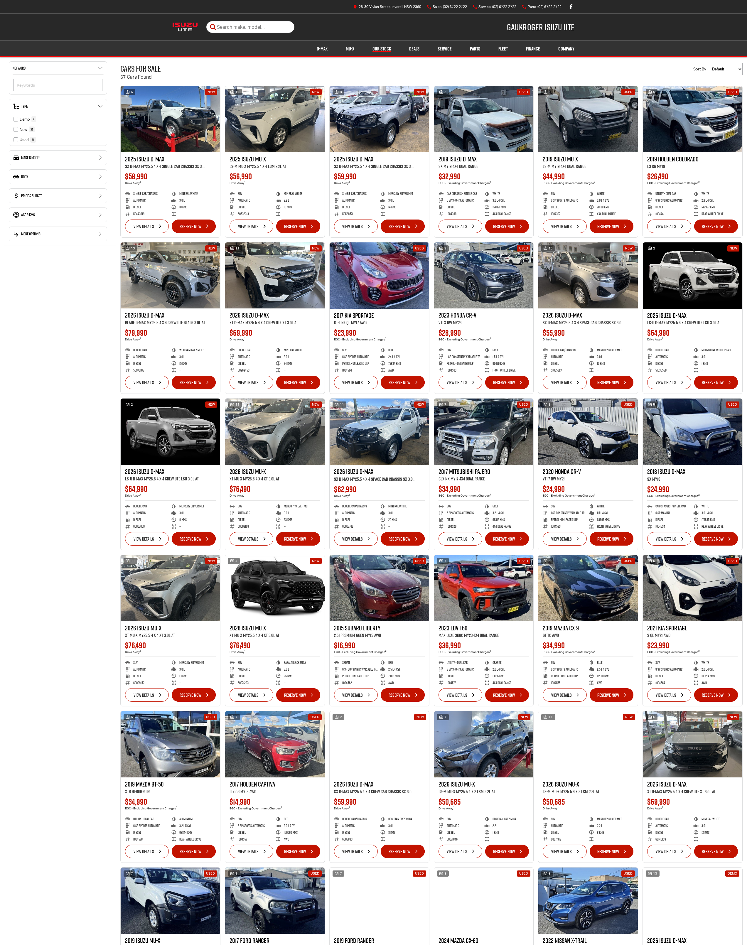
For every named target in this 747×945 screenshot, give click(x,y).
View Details (144, 226)
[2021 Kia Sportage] (692, 588)
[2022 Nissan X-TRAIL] (588, 901)
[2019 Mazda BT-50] (170, 744)
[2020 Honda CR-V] (588, 432)
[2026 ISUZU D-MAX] (170, 275)
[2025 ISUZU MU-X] (275, 119)
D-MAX (322, 48)
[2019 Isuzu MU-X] (588, 119)
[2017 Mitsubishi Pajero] (484, 432)
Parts (475, 48)
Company (566, 48)
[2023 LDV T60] (484, 588)
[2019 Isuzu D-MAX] (484, 119)
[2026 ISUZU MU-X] (275, 432)
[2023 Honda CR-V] (484, 275)
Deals (414, 48)
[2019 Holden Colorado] (692, 119)
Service (445, 48)
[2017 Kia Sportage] (379, 275)
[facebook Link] (571, 6)
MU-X (350, 48)
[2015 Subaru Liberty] (379, 588)
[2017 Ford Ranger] (275, 901)
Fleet (503, 48)
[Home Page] (185, 27)
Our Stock (381, 48)
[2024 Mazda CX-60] (484, 901)
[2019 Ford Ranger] (379, 901)
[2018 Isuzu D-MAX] (692, 432)
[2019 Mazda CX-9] (588, 588)
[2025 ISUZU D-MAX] (170, 119)
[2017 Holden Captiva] (275, 744)
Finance (533, 48)
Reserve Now (190, 226)
